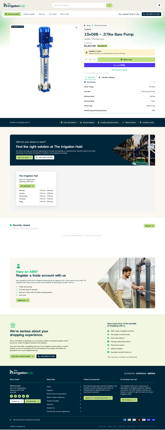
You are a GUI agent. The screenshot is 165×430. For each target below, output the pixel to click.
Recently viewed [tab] (21, 225)
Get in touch (65, 14)
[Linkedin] (23, 396)
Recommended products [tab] (26, 228)
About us (42, 14)
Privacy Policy (122, 426)
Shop (89, 25)
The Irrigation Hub (20, 426)
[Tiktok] (27, 396)
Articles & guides (29, 14)
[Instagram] (15, 396)
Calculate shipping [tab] (108, 77)
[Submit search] (109, 5)
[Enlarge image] (76, 27)
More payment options (120, 70)
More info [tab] (91, 77)
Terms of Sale (102, 426)
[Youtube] (19, 396)
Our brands (53, 14)
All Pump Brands (101, 25)
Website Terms (112, 426)
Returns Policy (131, 426)
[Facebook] (11, 396)
